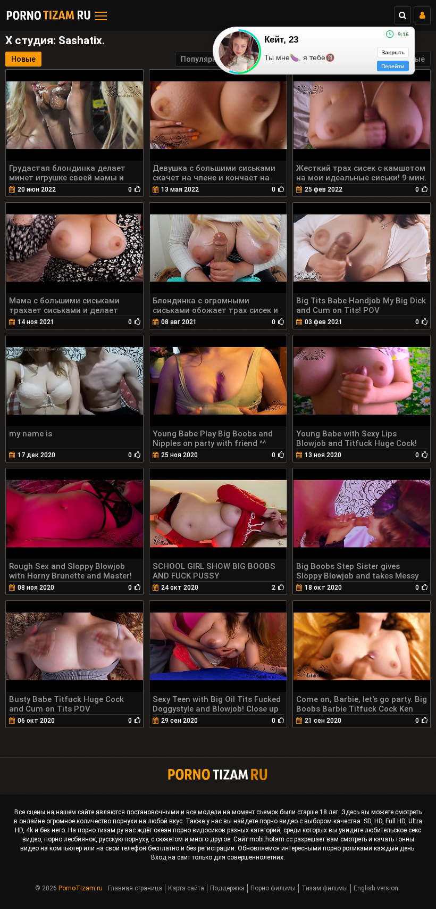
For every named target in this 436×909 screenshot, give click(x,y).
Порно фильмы (273, 888)
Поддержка (227, 888)
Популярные (204, 59)
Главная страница (135, 888)
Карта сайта (186, 888)
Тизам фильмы (324, 888)
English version (376, 888)
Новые (23, 59)
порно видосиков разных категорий (226, 830)
